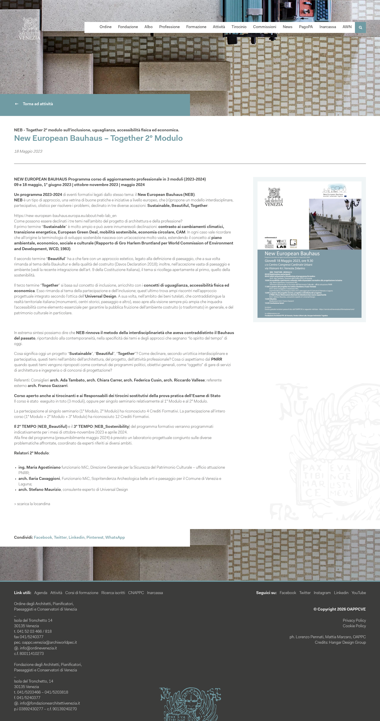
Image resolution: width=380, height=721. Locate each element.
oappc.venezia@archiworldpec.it (49, 643)
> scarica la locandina (32, 504)
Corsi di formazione (81, 593)
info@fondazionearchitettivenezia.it (50, 704)
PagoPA (306, 27)
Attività (219, 27)
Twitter (60, 538)
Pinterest (95, 538)
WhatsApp (115, 538)
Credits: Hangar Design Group (340, 643)
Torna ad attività (38, 104)
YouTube (359, 593)
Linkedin (77, 538)
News (287, 27)
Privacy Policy (354, 621)
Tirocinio (239, 27)
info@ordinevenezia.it (38, 649)
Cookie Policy (354, 626)
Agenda (40, 593)
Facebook (43, 538)
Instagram (322, 593)
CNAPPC (136, 593)
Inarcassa (328, 27)
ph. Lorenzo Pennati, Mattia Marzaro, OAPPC (328, 637)
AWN (347, 27)
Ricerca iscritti (113, 593)
